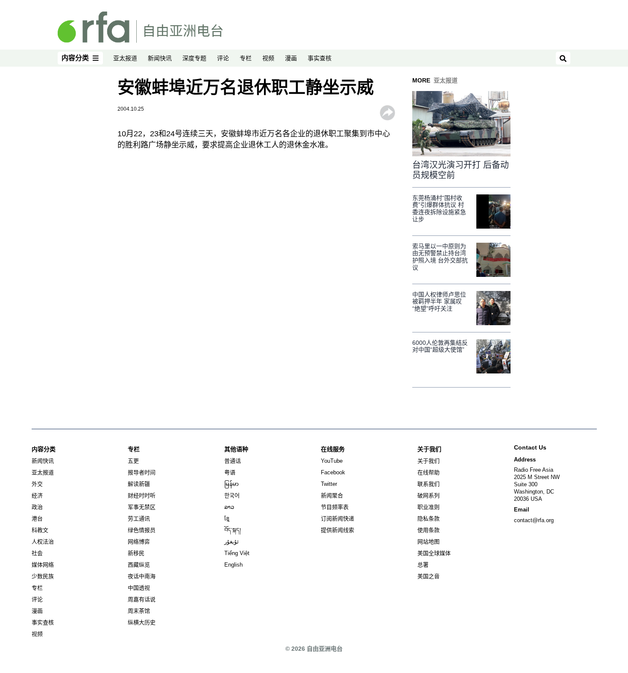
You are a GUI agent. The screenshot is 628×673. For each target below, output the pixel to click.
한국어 (232, 495)
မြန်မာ (231, 484)
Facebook (333, 472)
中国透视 (139, 588)
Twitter (329, 484)
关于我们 (428, 461)
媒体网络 (43, 564)
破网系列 (428, 495)
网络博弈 (139, 541)
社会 (37, 553)
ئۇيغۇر (231, 541)
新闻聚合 (332, 495)
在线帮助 (428, 472)
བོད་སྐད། (232, 530)
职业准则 (428, 507)
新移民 (136, 553)
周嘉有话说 (142, 599)
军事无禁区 (142, 507)
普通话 (232, 461)
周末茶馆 (139, 611)
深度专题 (194, 58)
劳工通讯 (139, 518)
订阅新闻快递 (337, 518)
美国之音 (428, 576)
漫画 (291, 58)
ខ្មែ (226, 518)
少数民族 (43, 576)
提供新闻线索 (337, 530)
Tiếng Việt (236, 553)
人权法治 (43, 541)
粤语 (229, 472)
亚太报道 (125, 58)
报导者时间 (142, 472)
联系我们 (428, 484)
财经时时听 (142, 495)
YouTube (332, 461)
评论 (223, 58)
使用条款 (428, 530)
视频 (268, 58)
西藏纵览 (139, 564)
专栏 (246, 58)
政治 (37, 507)
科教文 (40, 530)
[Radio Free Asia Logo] (140, 26)
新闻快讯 (160, 58)
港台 (37, 518)
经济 (37, 495)
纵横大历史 (142, 622)
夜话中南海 (142, 576)
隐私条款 (428, 518)
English (233, 564)
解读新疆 (139, 484)
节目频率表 (335, 507)
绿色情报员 (142, 530)
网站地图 (428, 541)
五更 (133, 461)
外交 (37, 484)
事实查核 (320, 58)
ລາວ (229, 507)
